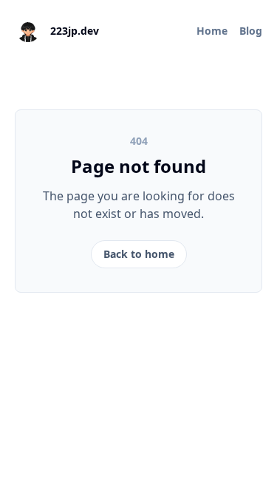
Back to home (138, 254)
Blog (250, 31)
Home (212, 31)
